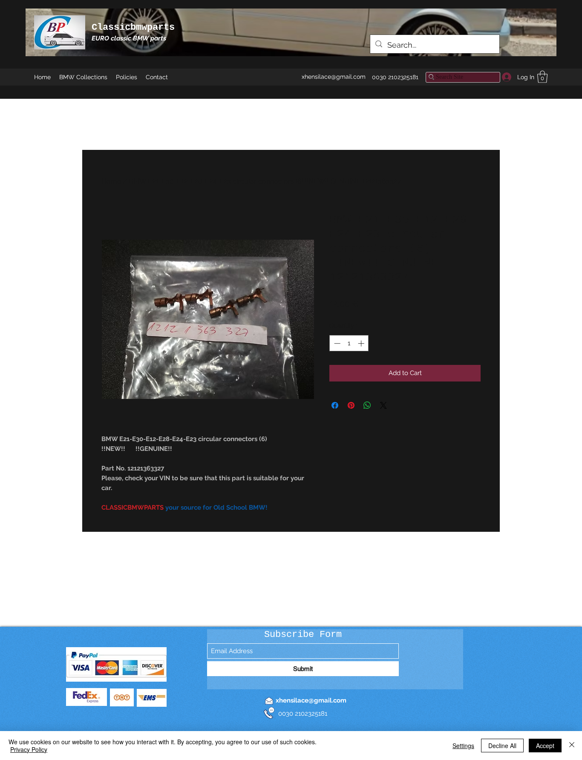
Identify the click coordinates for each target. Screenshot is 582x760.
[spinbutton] (349, 343)
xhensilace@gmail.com (334, 76)
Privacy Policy (28, 749)
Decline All (502, 745)
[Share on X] (383, 405)
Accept (545, 745)
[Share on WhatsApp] (367, 405)
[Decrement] (336, 343)
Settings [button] (463, 745)
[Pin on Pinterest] (351, 405)
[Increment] (362, 343)
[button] (542, 77)
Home (111, 181)
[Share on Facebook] (335, 405)
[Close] (572, 745)
